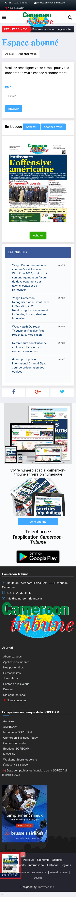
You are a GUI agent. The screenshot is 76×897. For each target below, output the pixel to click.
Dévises (38, 878)
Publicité (54, 872)
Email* (10, 87)
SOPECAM (10, 726)
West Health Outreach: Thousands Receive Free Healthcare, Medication (28, 330)
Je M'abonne (38, 521)
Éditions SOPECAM (15, 765)
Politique (28, 859)
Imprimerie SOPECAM (17, 732)
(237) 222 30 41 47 (17, 2)
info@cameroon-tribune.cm (50, 2)
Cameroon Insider (14, 743)
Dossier (8, 689)
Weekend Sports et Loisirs (20, 759)
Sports (21, 865)
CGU (44, 872)
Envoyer (13, 108)
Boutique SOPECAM (16, 748)
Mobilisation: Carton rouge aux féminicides (53, 29)
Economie (43, 859)
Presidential (12, 859)
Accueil (9, 53)
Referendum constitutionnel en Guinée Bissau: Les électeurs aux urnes (29, 347)
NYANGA (9, 754)
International (36, 865)
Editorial (52, 865)
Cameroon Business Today (20, 737)
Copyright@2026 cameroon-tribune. (24, 872)
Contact (64, 872)
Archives (8, 721)
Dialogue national (14, 694)
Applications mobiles (16, 662)
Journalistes (11, 678)
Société (57, 859)
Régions (65, 865)
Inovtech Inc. (46, 886)
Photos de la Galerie (16, 683)
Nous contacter (15, 8)
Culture (9, 865)
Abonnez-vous (27, 53)
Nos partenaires (13, 667)
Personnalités (12, 673)
